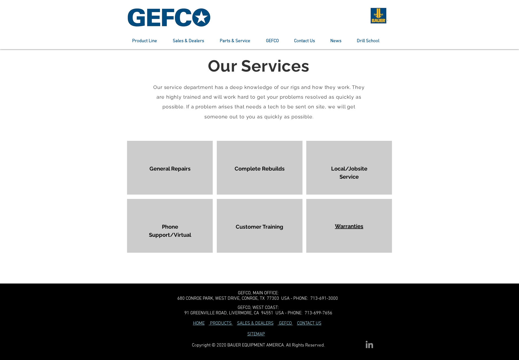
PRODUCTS (221, 323)
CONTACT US (309, 323)
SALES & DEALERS (255, 323)
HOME (199, 323)
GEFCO (285, 323)
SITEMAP (256, 334)
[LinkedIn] (369, 344)
